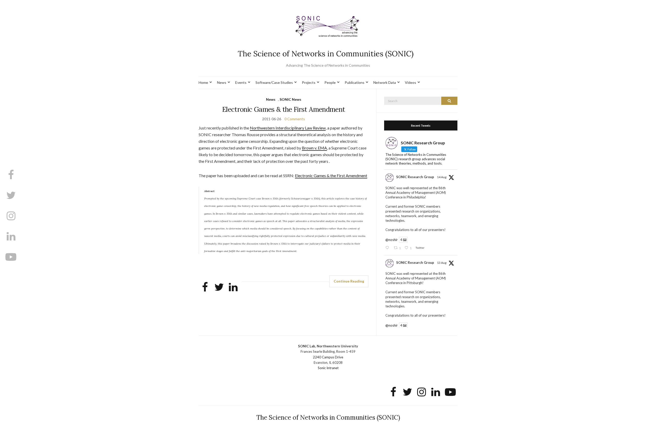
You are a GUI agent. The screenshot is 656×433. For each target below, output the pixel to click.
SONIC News (290, 99)
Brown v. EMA (314, 147)
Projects (308, 82)
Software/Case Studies (274, 82)
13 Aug (441, 263)
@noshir (391, 240)
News (221, 82)
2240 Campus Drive (328, 357)
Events (241, 82)
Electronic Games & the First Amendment (283, 109)
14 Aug (441, 177)
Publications (354, 82)
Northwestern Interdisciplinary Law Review (288, 127)
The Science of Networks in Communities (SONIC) (328, 417)
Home (203, 82)
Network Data (384, 82)
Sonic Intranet (328, 368)
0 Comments (294, 119)
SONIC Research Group (415, 177)
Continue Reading (349, 281)
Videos (410, 82)
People (330, 82)
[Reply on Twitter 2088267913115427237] (388, 248)
